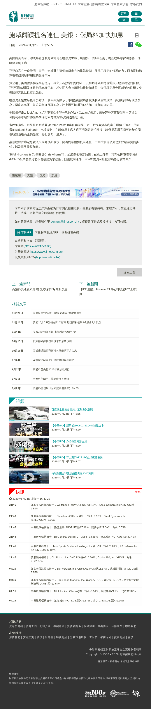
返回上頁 (129, 272)
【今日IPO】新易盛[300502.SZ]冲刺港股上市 (78, 425)
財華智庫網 (41, 4)
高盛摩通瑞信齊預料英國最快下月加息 (55, 350)
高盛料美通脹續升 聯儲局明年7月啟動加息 (39, 289)
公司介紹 (45, 626)
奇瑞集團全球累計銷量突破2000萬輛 (73, 473)
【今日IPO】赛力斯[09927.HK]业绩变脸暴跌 (77, 457)
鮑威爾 (16, 175)
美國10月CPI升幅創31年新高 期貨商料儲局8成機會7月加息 (67, 322)
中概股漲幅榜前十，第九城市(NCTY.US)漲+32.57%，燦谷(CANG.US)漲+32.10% (77, 600)
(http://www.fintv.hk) (47, 257)
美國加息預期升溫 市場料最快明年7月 (54, 331)
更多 (138, 492)
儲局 (42, 175)
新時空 (49, 637)
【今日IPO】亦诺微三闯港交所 (69, 441)
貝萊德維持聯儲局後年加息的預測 (52, 341)
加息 (54, 175)
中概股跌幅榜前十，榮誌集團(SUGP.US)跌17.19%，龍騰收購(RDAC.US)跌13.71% (78, 527)
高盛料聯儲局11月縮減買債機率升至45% (56, 388)
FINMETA (70, 4)
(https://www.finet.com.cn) (46, 251)
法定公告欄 (16, 626)
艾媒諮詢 (28, 637)
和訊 (39, 637)
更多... (132, 637)
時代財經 (61, 637)
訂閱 (123, 13)
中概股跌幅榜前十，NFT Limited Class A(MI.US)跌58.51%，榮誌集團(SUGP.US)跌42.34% (83, 591)
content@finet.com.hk (65, 221)
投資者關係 (74, 626)
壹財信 (93, 637)
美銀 (30, 175)
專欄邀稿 (58, 626)
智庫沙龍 (119, 4)
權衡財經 (105, 637)
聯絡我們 (136, 4)
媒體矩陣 (100, 4)
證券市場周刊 (78, 637)
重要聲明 (103, 626)
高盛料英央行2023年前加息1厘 (51, 369)
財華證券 (84, 4)
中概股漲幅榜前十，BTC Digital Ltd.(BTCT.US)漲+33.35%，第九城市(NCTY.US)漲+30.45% (83, 536)
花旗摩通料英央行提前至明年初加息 (53, 360)
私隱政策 (116, 626)
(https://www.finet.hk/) (37, 246)
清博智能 (14, 637)
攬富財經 (119, 637)
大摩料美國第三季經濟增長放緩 (51, 378)
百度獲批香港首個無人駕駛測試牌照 (72, 409)
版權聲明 (89, 626)
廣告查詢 (31, 626)
